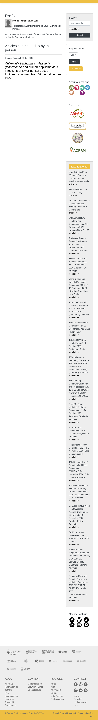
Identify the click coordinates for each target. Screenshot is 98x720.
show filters (74, 29)
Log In (73, 55)
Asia (53, 687)
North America (57, 699)
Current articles (35, 684)
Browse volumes (35, 687)
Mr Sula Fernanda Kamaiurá (25, 21)
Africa (53, 684)
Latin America (57, 696)
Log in (76, 696)
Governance (10, 705)
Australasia (56, 690)
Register (74, 62)
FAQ (7, 693)
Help (76, 705)
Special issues (34, 690)
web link (73, 233)
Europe (54, 693)
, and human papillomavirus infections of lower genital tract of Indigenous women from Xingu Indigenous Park (33, 71)
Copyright (9, 702)
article (72, 184)
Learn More (76, 69)
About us (9, 684)
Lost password (80, 702)
